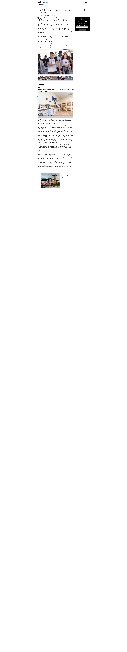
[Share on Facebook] (37, 16)
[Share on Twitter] (37, 18)
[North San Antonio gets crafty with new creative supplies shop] (55, 105)
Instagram (50, 47)
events (49, 130)
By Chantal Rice (40, 91)
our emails (65, 45)
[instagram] (86, 2)
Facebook (44, 47)
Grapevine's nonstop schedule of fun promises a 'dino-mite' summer (72, 184)
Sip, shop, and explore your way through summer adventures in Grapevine (72, 176)
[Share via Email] (37, 20)
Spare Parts (40, 125)
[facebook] (83, 2)
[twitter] (85, 2)
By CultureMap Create (41, 14)
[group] (41, 78)
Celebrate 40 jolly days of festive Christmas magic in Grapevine (72, 181)
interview (62, 155)
